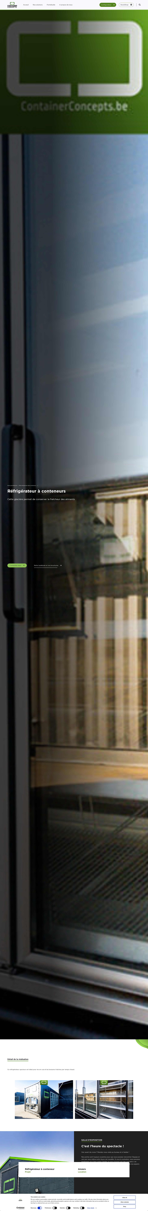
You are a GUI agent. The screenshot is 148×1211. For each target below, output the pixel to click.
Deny (124, 1206)
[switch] (55, 1208)
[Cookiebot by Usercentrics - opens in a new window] (20, 1208)
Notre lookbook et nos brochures (46, 565)
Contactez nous (15, 565)
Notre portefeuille (12, 485)
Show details (90, 1208)
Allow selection (125, 1202)
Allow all (124, 1197)
